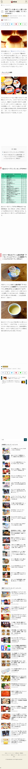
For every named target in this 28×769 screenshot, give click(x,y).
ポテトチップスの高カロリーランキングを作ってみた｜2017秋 (18, 476)
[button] (0, 767)
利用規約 (21, 753)
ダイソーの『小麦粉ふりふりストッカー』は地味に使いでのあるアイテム (18, 574)
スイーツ (20, 15)
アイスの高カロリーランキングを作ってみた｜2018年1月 (18, 449)
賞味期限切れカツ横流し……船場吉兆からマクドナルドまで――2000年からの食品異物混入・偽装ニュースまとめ (18, 532)
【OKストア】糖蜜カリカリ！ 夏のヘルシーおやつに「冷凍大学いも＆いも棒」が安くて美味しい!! (18, 546)
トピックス (5, 15)
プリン (24, 15)
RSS (14, 756)
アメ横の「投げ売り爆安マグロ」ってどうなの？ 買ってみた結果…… (18, 504)
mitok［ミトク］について (10, 753)
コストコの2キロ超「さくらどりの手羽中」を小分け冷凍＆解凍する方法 (18, 484)
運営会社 (17, 753)
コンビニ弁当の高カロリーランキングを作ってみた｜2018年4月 (18, 566)
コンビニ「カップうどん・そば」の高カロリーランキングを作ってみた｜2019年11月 (18, 498)
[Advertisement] (14, 233)
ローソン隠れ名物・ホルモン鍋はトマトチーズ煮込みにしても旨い (18, 559)
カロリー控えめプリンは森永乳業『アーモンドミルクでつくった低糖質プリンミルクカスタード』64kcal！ (14, 156)
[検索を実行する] (25, 439)
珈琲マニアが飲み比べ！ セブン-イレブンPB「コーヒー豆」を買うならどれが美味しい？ (18, 539)
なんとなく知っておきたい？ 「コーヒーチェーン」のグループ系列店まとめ (18, 518)
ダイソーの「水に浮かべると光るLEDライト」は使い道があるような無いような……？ (18, 491)
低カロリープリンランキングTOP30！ (14, 152)
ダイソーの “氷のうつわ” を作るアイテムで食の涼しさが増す (18, 524)
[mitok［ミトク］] (14, 2)
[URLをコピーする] (25, 24)
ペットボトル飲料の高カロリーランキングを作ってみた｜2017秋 (18, 463)
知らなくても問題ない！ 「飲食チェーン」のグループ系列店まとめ (18, 469)
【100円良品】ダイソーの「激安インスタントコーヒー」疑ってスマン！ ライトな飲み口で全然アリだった (18, 553)
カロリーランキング (13, 15)
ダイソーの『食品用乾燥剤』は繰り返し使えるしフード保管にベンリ (18, 580)
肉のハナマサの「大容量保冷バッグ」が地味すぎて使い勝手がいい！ (18, 456)
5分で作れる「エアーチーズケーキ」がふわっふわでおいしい (18, 510)
